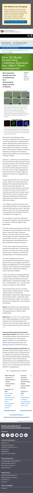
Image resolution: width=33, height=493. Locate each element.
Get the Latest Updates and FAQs (15, 22)
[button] (28, 35)
